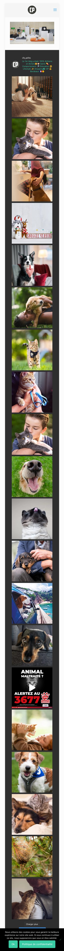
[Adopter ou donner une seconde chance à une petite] (32, 561)
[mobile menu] (55, 9)
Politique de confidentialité (37, 944)
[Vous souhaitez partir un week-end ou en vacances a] (32, 603)
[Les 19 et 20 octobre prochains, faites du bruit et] (32, 434)
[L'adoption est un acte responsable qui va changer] (32, 307)
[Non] (60, 939)
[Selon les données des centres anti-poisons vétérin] (32, 856)
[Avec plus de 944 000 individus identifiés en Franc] (32, 898)
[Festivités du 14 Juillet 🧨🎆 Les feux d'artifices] (32, 645)
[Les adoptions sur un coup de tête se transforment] (32, 265)
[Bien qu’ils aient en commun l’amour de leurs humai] (32, 814)
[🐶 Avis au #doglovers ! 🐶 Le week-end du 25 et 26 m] (32, 772)
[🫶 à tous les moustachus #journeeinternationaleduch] (32, 518)
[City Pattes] (32, 9)
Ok (13, 944)
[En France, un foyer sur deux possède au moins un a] (32, 730)
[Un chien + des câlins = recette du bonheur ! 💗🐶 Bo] (32, 476)
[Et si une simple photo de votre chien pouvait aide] (32, 96)
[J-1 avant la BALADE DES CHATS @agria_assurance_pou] (32, 350)
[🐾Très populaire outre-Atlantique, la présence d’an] (32, 181)
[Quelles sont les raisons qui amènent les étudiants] (32, 392)
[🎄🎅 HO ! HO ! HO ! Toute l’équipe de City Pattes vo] (32, 223)
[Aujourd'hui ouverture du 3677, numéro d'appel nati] (32, 687)
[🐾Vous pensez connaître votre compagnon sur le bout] (32, 138)
